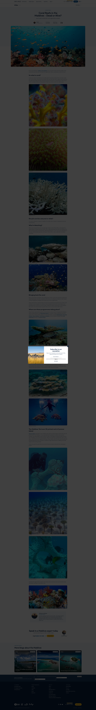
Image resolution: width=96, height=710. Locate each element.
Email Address (56, 356)
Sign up (56, 359)
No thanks (56, 361)
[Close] (68, 346)
